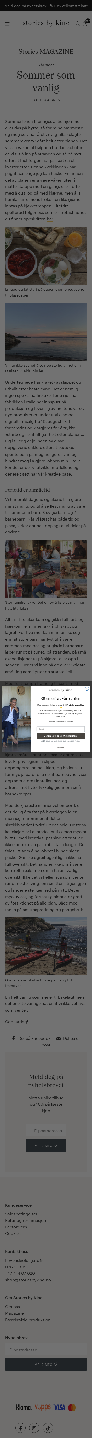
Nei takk (60, 747)
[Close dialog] (87, 688)
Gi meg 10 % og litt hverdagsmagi (60, 736)
